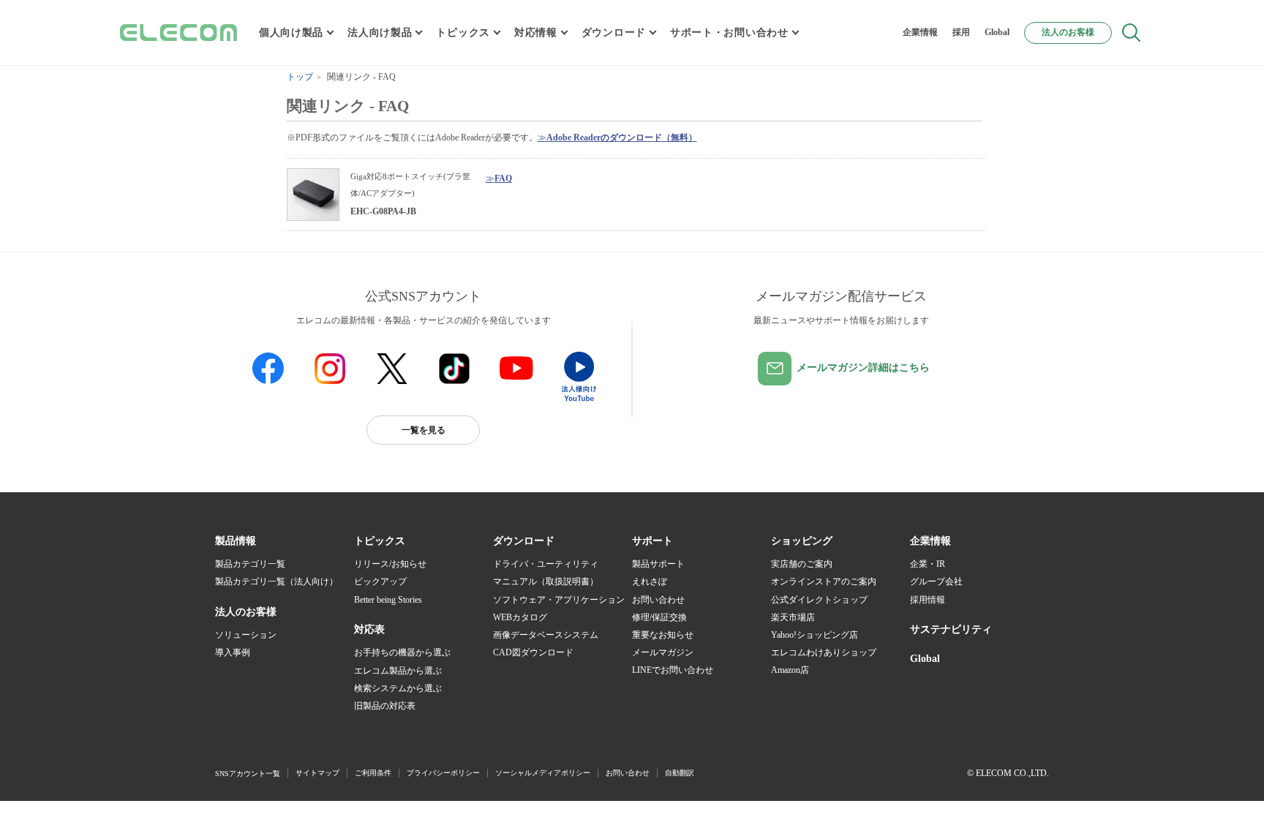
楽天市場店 (793, 617)
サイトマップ (317, 773)
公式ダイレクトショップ (819, 600)
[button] (379, 541)
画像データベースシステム (545, 635)
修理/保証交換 (659, 617)
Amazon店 (790, 670)
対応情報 (535, 32)
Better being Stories (388, 600)
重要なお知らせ (662, 635)
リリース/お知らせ (390, 564)
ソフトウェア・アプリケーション (559, 600)
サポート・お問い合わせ (729, 32)
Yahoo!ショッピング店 (814, 635)
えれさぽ (649, 581)
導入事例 (232, 652)
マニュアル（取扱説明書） (545, 581)
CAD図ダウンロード (533, 652)
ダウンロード (614, 32)
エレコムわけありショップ (823, 652)
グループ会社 (936, 581)
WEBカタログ (520, 617)
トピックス (463, 32)
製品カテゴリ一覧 (250, 564)
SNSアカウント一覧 (247, 773)
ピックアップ (380, 581)
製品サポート (658, 564)
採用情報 (927, 600)
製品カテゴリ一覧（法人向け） (276, 581)
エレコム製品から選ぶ (398, 671)
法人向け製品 (379, 32)
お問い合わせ (658, 600)
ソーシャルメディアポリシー (542, 773)
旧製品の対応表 (384, 706)
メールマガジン (662, 652)
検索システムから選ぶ (398, 688)
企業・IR (927, 564)
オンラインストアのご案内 (823, 581)
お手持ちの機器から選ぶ (402, 652)
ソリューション (245, 635)
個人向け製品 (291, 32)
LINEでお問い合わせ (672, 670)
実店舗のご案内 (801, 564)
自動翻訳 (679, 773)
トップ (300, 77)
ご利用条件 (373, 773)
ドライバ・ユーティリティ (545, 564)
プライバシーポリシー (443, 773)
